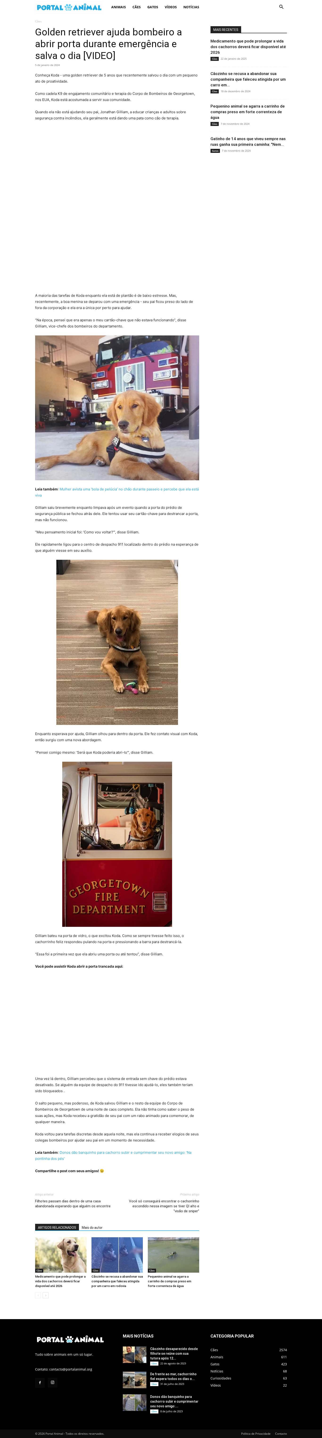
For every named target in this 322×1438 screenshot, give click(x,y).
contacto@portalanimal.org (70, 1369)
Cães (136, 7)
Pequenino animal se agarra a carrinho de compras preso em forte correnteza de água (169, 1281)
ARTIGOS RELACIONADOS (57, 1227)
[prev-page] (38, 1295)
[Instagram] (52, 1382)
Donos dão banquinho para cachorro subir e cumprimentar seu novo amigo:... (174, 1401)
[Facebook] (40, 1383)
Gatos (152, 7)
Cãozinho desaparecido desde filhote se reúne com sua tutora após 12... (174, 1353)
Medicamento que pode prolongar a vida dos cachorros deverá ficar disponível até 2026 (60, 1281)
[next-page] (46, 1295)
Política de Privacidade (256, 1434)
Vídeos (171, 7)
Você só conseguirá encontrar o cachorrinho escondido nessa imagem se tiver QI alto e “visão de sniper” (164, 1206)
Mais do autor (92, 1227)
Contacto (281, 1434)
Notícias (191, 7)
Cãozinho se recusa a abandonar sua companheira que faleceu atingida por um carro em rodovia (117, 1281)
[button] (281, 7)
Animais (118, 7)
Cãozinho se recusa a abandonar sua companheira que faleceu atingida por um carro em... (248, 79)
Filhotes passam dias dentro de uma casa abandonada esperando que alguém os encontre (73, 1203)
